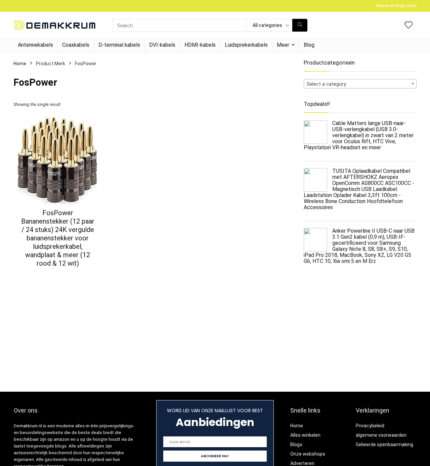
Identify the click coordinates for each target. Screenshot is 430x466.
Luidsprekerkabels (246, 45)
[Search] (299, 25)
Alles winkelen (305, 435)
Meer (283, 45)
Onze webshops (307, 454)
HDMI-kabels (200, 45)
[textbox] (360, 84)
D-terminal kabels (119, 45)
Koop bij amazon (58, 275)
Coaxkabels (75, 45)
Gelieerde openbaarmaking (384, 444)
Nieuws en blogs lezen (396, 5)
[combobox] (360, 83)
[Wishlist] (408, 25)
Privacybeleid (370, 425)
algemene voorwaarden (381, 435)
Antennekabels (35, 45)
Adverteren (302, 463)
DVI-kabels (162, 45)
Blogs (296, 444)
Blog (309, 45)
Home (19, 63)
